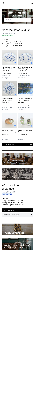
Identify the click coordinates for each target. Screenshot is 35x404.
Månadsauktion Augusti (16, 30)
